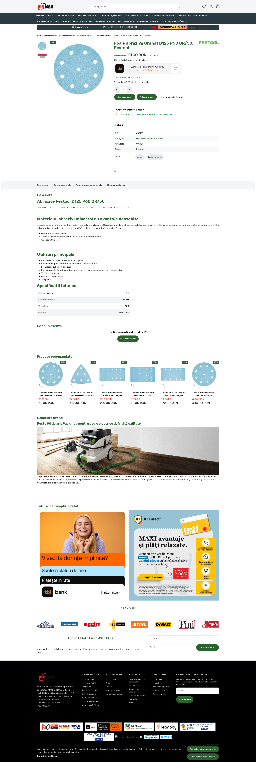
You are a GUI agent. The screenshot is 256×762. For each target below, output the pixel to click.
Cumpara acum (124, 97)
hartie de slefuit (155, 157)
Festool (140, 149)
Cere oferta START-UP (147, 21)
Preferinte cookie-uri (47, 756)
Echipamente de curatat (163, 16)
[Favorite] (204, 6)
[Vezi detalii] (71, 385)
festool (140, 157)
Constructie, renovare (111, 16)
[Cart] (218, 6)
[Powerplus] (45, 629)
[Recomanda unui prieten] (116, 170)
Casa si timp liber (65, 16)
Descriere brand (116, 185)
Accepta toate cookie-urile (203, 749)
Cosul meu (110, 687)
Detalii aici (175, 68)
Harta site (133, 699)
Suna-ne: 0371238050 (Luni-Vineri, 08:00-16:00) (146, 114)
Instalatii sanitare (82, 21)
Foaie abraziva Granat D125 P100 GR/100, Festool (204, 394)
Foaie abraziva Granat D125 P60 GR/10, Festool (51, 394)
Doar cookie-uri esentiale (203, 756)
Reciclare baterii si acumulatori (137, 680)
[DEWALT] (92, 629)
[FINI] (116, 629)
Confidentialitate (89, 694)
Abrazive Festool (86, 35)
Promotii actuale (44, 16)
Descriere (43, 185)
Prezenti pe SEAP (126, 21)
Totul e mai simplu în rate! (174, 21)
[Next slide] (215, 384)
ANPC (131, 703)
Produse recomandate (89, 185)
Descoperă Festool (86, 16)
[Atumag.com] (52, 6)
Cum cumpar (111, 679)
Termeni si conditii (89, 690)
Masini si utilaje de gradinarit (194, 16)
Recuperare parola (161, 687)
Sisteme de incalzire (105, 21)
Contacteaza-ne (136, 685)
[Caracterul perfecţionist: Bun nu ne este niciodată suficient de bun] (128, 451)
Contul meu (157, 679)
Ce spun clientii (62, 185)
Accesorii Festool (68, 35)
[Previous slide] (41, 384)
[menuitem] (42, 46)
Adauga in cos (146, 97)
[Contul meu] (211, 6)
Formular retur (88, 679)
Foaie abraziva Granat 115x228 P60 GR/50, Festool (112, 394)
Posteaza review (128, 338)
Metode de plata (113, 690)
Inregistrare (157, 683)
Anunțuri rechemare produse (137, 690)
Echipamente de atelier (137, 16)
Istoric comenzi (159, 690)
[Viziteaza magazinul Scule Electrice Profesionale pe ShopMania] (151, 737)
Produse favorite (160, 694)
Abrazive (158, 138)
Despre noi (86, 687)
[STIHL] (69, 629)
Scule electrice (44, 21)
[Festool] (210, 629)
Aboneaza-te (207, 647)
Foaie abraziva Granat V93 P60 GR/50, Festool (82, 394)
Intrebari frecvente (137, 695)
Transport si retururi (114, 694)
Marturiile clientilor (90, 697)
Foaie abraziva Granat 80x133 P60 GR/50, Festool (143, 394)
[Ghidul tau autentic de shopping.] (166, 737)
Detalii (119, 125)
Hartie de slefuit (103, 35)
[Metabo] (186, 629)
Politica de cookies (147, 749)
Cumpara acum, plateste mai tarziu (147, 68)
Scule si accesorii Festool (47, 35)
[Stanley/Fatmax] (163, 629)
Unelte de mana (62, 21)
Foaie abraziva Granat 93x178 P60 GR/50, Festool (174, 394)
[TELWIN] (139, 629)
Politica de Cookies (90, 701)
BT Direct (109, 683)
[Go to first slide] (215, 624)
